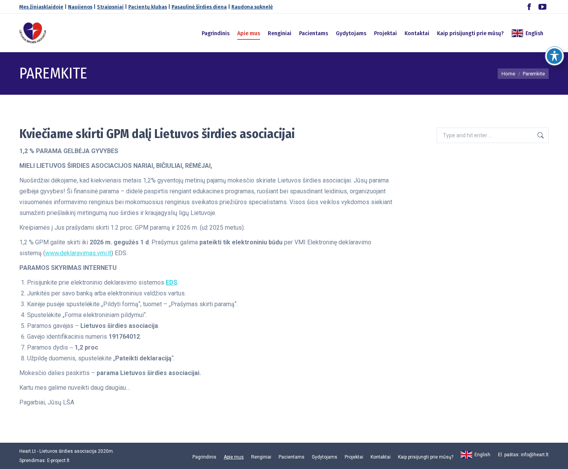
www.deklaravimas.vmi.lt (78, 253)
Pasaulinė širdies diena (199, 7)
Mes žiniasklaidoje (41, 7)
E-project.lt (58, 460)
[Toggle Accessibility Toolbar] (554, 56)
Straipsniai (110, 7)
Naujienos (80, 7)
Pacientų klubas (147, 7)
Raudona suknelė (252, 7)
